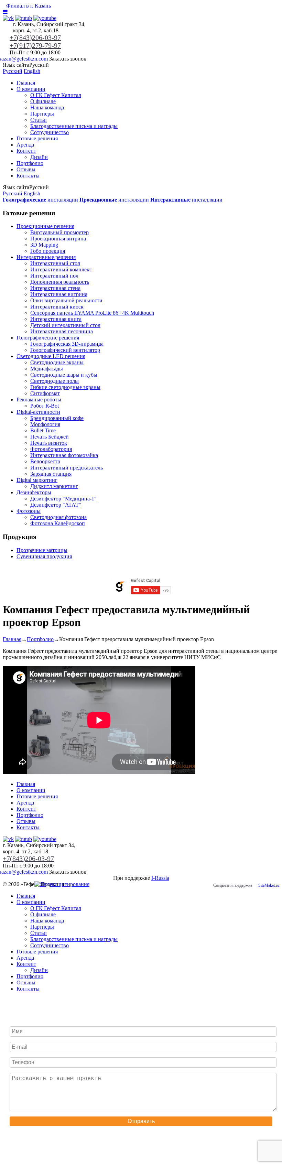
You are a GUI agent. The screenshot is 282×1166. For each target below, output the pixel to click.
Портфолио (30, 163)
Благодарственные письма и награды (74, 126)
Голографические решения (48, 338)
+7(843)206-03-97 (35, 37)
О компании (31, 89)
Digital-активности (38, 412)
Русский (12, 71)
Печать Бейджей (49, 437)
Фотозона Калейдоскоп (57, 523)
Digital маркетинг (37, 480)
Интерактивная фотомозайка (64, 455)
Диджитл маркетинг (54, 486)
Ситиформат (45, 393)
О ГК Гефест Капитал (55, 95)
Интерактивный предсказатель (66, 468)
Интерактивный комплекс (61, 269)
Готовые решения (37, 138)
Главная (26, 83)
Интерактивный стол (55, 263)
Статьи (38, 120)
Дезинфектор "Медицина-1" (63, 498)
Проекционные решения (45, 226)
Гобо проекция (47, 251)
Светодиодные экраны (57, 362)
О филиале (43, 101)
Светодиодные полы (54, 381)
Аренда (25, 145)
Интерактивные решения (46, 257)
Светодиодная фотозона (58, 517)
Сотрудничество (49, 132)
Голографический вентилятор (65, 350)
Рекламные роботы (39, 399)
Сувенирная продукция (44, 556)
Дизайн (39, 157)
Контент (26, 151)
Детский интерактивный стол (65, 325)
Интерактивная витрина (58, 294)
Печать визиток (48, 443)
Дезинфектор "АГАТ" (55, 505)
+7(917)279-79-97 (35, 45)
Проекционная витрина (58, 238)
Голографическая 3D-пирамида (67, 344)
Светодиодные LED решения (51, 356)
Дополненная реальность (59, 282)
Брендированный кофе (57, 418)
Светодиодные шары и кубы (63, 375)
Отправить (141, 1121)
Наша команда (47, 107)
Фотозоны (29, 511)
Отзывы (26, 169)
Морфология (45, 424)
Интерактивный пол (54, 276)
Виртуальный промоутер (59, 232)
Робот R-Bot (44, 406)
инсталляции (40, 200)
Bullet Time (43, 430)
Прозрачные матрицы (42, 550)
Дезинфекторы (34, 492)
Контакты (28, 176)
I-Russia (160, 878)
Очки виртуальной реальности (66, 300)
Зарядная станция (51, 474)
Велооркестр (45, 461)
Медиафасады (46, 368)
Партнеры (42, 114)
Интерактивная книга (56, 319)
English (32, 71)
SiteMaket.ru (268, 885)
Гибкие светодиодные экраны (65, 387)
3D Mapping (44, 245)
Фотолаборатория (51, 449)
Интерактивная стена (55, 288)
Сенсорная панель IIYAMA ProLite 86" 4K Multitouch (92, 313)
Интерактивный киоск (57, 307)
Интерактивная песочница (61, 331)
